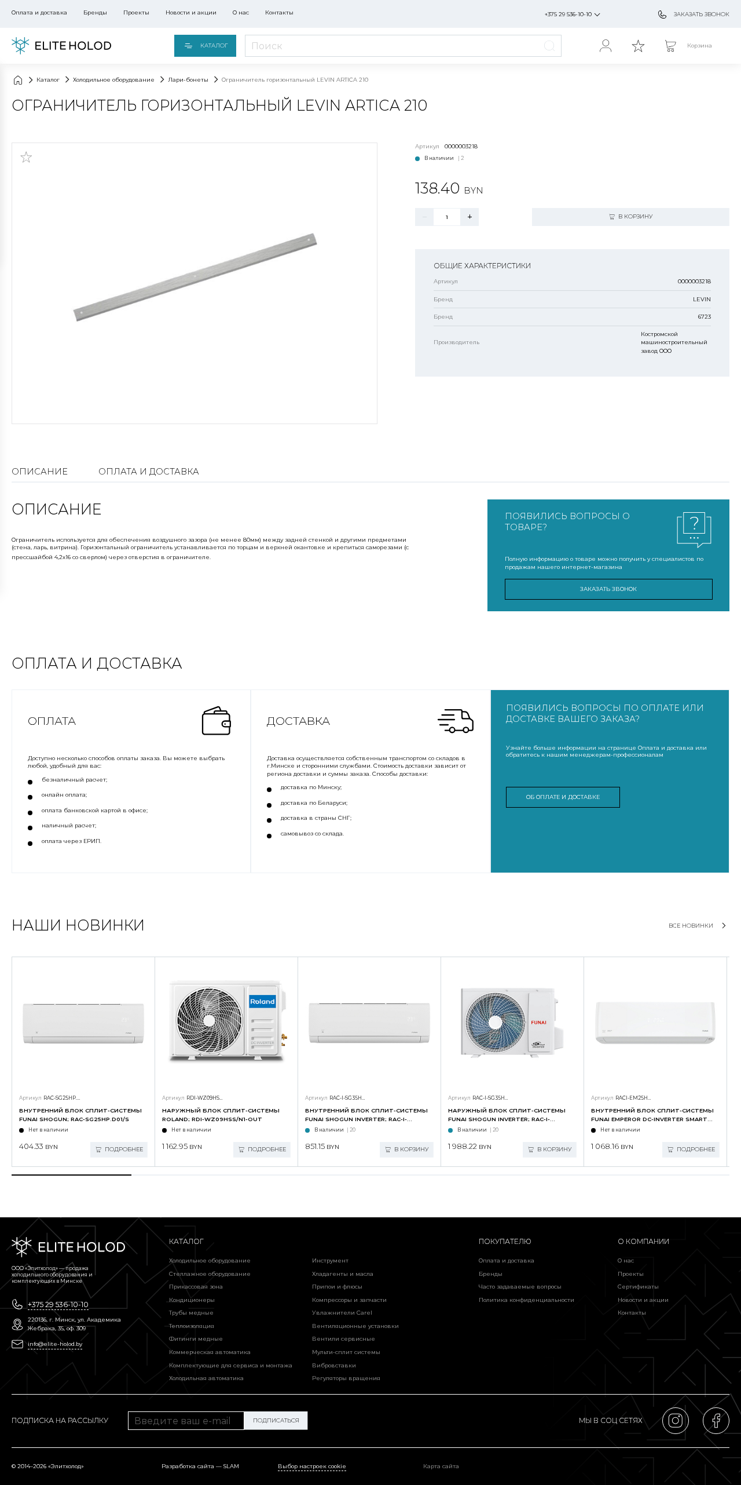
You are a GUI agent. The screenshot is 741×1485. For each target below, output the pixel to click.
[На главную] (61, 45)
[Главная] (18, 80)
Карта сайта (441, 1466)
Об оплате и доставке (563, 797)
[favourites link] (638, 46)
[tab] (71, 1175)
